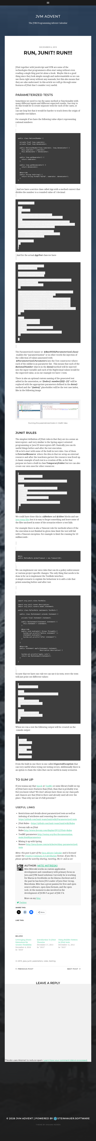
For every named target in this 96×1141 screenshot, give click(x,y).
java (24, 961)
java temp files (23, 519)
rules (46, 961)
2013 (20, 961)
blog (38, 898)
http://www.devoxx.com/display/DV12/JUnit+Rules (48, 830)
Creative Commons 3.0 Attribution (41, 856)
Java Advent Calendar (52, 853)
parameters (37, 961)
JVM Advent (48, 16)
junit (29, 961)
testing (52, 961)
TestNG (48, 786)
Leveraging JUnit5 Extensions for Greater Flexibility (24, 942)
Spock (39, 786)
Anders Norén (53, 1125)
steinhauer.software (73, 1118)
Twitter (23, 902)
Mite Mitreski (47, 865)
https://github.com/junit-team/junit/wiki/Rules (53, 823)
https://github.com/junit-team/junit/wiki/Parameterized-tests (47, 819)
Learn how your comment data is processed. (65, 1060)
